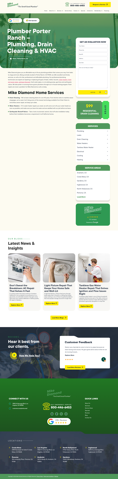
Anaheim (40, 457)
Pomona (15, 457)
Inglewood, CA (82, 184)
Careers (76, 11)
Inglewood (92, 447)
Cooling (80, 155)
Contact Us (90, 11)
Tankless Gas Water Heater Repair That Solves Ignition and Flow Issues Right (93, 290)
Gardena (66, 457)
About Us (51, 11)
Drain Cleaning (82, 139)
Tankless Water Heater (85, 147)
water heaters (63, 80)
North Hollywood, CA (84, 188)
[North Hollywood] (60, 447)
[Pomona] (9, 457)
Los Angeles (42, 447)
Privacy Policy (40, 476)
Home (45, 11)
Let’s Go (93, 92)
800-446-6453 (77, 5)
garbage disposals (24, 82)
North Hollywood (69, 447)
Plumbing (80, 131)
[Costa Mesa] (9, 447)
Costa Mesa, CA (83, 176)
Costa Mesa (16, 447)
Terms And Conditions (49, 476)
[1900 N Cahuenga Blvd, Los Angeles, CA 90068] (10, 404)
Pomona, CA (81, 192)
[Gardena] (60, 457)
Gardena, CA (81, 180)
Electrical (80, 151)
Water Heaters (82, 143)
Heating (80, 159)
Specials (83, 11)
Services (59, 11)
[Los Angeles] (35, 447)
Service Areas (68, 11)
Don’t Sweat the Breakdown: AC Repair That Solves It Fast (22, 288)
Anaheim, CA (82, 172)
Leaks (79, 135)
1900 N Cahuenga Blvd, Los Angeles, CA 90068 (20, 404)
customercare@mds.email (20, 408)
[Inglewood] (86, 447)
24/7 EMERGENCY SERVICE (77, 3)
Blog (86, 415)
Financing (106, 11)
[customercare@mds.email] (10, 408)
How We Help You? (29, 355)
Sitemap (56, 476)
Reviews (87, 413)
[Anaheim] (35, 457)
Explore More (16, 305)
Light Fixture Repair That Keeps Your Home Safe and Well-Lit (58, 288)
